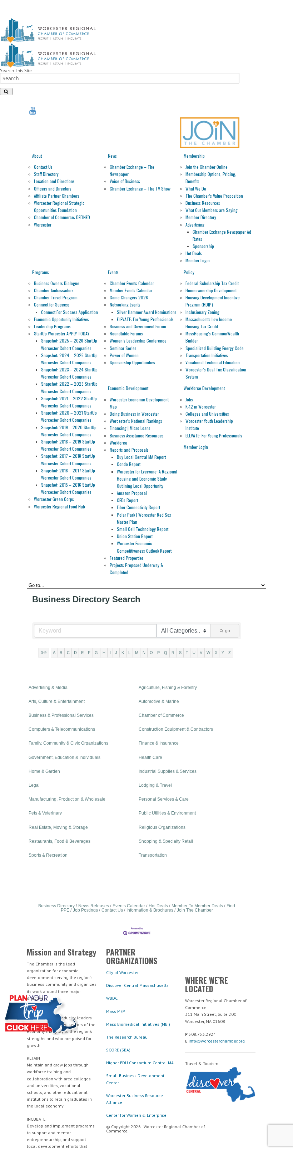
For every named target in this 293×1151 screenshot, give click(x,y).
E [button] (82, 652)
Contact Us (43, 167)
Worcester (42, 225)
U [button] (194, 652)
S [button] (180, 652)
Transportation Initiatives (206, 355)
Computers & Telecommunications (62, 729)
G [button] (96, 652)
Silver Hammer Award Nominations (147, 312)
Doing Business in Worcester (134, 414)
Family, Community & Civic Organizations (68, 743)
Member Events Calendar (131, 290)
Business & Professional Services (61, 715)
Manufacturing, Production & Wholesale (67, 799)
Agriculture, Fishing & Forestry (168, 687)
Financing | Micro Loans (130, 428)
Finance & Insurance (159, 743)
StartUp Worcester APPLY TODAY (61, 333)
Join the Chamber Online (206, 167)
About (37, 156)
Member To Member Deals (197, 905)
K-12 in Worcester (200, 407)
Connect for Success (52, 304)
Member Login (197, 260)
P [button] (158, 652)
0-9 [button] (43, 652)
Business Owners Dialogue (56, 283)
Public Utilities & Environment (167, 813)
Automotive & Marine (159, 701)
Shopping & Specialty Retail (166, 841)
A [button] (54, 652)
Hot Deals (193, 253)
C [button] (68, 652)
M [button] (136, 652)
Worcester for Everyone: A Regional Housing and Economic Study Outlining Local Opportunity (147, 478)
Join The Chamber (195, 910)
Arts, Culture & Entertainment (57, 701)
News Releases (93, 905)
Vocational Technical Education (212, 362)
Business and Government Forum (138, 326)
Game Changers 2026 (129, 297)
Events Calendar (129, 905)
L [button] (129, 652)
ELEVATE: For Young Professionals (145, 319)
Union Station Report (135, 536)
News (112, 156)
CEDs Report (127, 500)
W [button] (208, 652)
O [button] (151, 652)
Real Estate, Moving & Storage (58, 827)
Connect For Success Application (69, 312)
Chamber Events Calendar (132, 283)
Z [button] (229, 652)
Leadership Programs (52, 326)
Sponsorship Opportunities (132, 362)
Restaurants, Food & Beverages (59, 841)
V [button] (201, 652)
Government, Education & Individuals (64, 757)
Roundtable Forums (126, 333)
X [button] (216, 652)
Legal (34, 785)
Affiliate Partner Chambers (56, 196)
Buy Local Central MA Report (141, 457)
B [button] (61, 652)
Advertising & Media (48, 687)
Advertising (194, 225)
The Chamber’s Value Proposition (214, 196)
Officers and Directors (52, 189)
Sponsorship (203, 246)
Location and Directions (54, 181)
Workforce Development (204, 388)
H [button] (104, 652)
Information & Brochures (149, 910)
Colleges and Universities (207, 414)
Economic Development (128, 388)
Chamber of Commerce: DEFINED (62, 217)
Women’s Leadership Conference (138, 341)
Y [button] (223, 652)
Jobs (189, 399)
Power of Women (124, 355)
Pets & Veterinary (45, 813)
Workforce (118, 443)
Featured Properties (127, 558)
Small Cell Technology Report (142, 529)
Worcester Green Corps (54, 499)
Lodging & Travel (155, 785)
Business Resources (202, 203)
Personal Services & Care (164, 799)
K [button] (122, 652)
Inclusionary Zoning (202, 312)
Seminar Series (123, 348)
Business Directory (56, 905)
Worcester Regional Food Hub (59, 506)
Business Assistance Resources (137, 435)
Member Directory (200, 217)
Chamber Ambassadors (54, 290)
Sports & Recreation (48, 855)
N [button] (144, 652)
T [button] (187, 652)
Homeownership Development (211, 290)
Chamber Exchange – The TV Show (140, 189)
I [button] (110, 652)
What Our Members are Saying (211, 210)
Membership (194, 156)
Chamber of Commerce (161, 715)
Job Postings (85, 910)
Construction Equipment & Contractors (176, 729)
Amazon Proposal (132, 493)
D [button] (75, 652)
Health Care (150, 757)
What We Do (195, 189)
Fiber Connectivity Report (138, 507)
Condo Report (128, 464)
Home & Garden (44, 771)
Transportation (153, 855)
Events (113, 272)
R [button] (173, 652)
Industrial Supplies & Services (168, 771)
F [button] (89, 652)
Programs (40, 272)
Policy (189, 272)
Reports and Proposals (129, 450)
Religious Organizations (162, 827)
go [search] (227, 630)
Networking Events (125, 304)
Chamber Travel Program (56, 297)
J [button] (116, 652)
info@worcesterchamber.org (217, 1041)
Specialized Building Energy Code (214, 348)
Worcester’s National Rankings (136, 421)
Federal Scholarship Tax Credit (212, 283)
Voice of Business (125, 181)
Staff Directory (46, 174)
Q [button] (165, 652)
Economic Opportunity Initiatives (61, 319)
